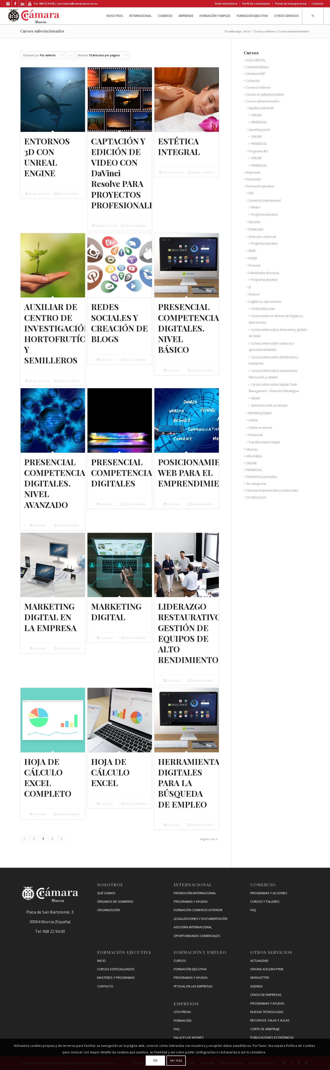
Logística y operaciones (265, 302)
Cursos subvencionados (262, 101)
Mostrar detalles (68, 194)
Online (253, 420)
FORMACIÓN (182, 1020)
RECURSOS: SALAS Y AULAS (269, 1020)
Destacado (256, 229)
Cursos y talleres (264, 31)
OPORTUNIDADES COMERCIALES (197, 936)
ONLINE (256, 115)
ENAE (252, 251)
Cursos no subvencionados (265, 94)
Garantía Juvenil (259, 130)
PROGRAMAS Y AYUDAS (191, 901)
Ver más (176, 1060)
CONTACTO (105, 986)
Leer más (106, 359)
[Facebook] (15, 3)
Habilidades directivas (264, 273)
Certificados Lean (263, 309)
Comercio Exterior (258, 87)
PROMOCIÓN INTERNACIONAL (195, 893)
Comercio (253, 81)
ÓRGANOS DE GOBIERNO (115, 901)
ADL (251, 193)
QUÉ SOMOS (106, 893)
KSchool (254, 294)
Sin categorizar (256, 484)
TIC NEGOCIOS (256, 497)
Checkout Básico (257, 67)
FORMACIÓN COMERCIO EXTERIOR (198, 910)
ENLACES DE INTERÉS (189, 1037)
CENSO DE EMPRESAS (265, 995)
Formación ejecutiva (260, 186)
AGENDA (256, 986)
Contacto (317, 3)
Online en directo (260, 428)
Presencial (256, 435)
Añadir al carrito (39, 194)
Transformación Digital (264, 442)
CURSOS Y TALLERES (265, 901)
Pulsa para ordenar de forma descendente (70, 56)
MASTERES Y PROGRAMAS (116, 977)
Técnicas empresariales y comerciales (272, 490)
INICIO (101, 960)
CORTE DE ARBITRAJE (265, 1029)
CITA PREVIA (182, 1012)
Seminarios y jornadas (261, 477)
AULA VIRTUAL (256, 60)
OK (155, 1060)
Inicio (247, 31)
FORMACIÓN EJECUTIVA (190, 969)
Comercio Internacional (265, 200)
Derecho (254, 222)
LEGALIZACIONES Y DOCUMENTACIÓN (200, 918)
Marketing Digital (260, 413)
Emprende (253, 172)
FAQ (176, 1029)
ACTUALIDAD (259, 960)
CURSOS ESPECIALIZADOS (116, 969)
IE (250, 287)
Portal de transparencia (291, 3)
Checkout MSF (255, 74)
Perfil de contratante (256, 3)
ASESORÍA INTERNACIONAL (193, 927)
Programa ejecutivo (264, 214)
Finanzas (254, 265)
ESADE (253, 258)
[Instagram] (7, 3)
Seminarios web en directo (269, 405)
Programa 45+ (258, 151)
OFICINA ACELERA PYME (267, 969)
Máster (255, 207)
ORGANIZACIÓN (108, 910)
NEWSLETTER (259, 977)
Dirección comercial (262, 237)
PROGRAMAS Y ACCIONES (268, 893)
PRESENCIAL (259, 122)
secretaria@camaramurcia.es (77, 3)
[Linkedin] (22, 3)
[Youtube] (29, 3)
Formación (253, 179)
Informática (254, 456)
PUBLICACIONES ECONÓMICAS (272, 1037)
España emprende (261, 108)
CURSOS (180, 960)
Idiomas (251, 449)
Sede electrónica (226, 3)
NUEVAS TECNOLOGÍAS (267, 1012)
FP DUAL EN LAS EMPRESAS (193, 986)
